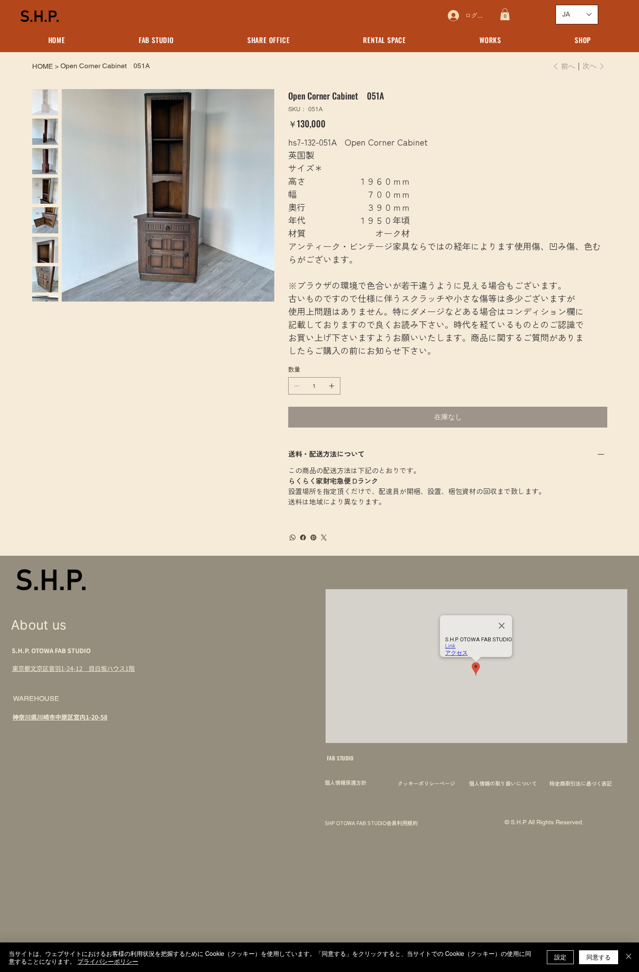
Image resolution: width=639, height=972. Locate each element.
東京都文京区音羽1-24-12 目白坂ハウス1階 (73, 668)
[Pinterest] (313, 537)
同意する (598, 956)
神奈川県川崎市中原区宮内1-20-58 (60, 717)
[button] (505, 14)
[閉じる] (628, 957)
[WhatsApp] (292, 537)
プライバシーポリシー (107, 961)
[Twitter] (324, 537)
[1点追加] (331, 386)
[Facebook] (303, 537)
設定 (560, 956)
